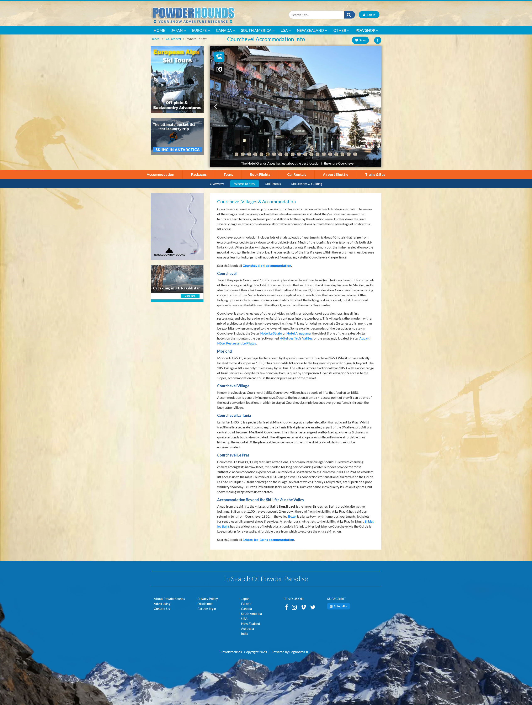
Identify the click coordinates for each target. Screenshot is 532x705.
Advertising (162, 603)
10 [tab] (293, 154)
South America (256, 30)
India (244, 633)
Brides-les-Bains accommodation (268, 539)
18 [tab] (342, 154)
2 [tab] (243, 154)
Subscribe (340, 606)
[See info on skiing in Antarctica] (177, 138)
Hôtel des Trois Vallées (296, 338)
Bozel (292, 516)
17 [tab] (336, 154)
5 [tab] (261, 154)
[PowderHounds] (207, 15)
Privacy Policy (207, 598)
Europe (199, 30)
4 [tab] (255, 154)
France (155, 39)
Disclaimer (205, 603)
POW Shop (365, 30)
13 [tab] (311, 154)
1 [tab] (236, 154)
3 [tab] (249, 154)
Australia (247, 628)
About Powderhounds (169, 598)
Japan (177, 30)
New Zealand (310, 30)
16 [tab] (330, 154)
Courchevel (173, 39)
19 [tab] (349, 154)
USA (284, 30)
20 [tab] (355, 154)
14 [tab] (317, 154)
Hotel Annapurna (298, 333)
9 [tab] (286, 154)
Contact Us (162, 608)
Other (339, 30)
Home (159, 30)
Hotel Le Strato (271, 333)
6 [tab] (268, 154)
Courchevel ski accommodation (267, 265)
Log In (370, 14)
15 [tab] (324, 154)
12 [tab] (305, 154)
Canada (224, 30)
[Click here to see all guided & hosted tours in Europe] (177, 82)
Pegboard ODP (300, 652)
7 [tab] (274, 154)
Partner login (206, 608)
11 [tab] (299, 154)
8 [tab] (280, 154)
